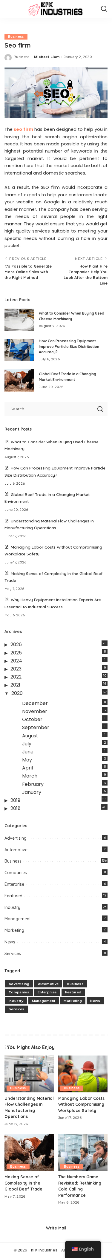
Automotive (15, 849)
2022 (16, 676)
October (32, 719)
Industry (12, 907)
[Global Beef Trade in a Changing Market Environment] (19, 380)
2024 (16, 660)
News (9, 942)
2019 (15, 800)
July (26, 743)
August (30, 735)
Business (16, 37)
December (35, 703)
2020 (17, 693)
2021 (15, 684)
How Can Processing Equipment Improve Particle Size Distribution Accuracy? (69, 346)
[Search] (104, 9)
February (33, 784)
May (27, 759)
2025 (16, 652)
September (35, 727)
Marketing (14, 930)
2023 (16, 668)
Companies (15, 872)
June (27, 751)
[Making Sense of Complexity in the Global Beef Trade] (29, 1152)
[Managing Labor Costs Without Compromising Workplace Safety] (83, 1074)
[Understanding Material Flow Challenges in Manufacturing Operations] (29, 1074)
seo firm (23, 129)
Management (17, 918)
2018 (15, 808)
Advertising (15, 838)
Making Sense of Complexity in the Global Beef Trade (23, 1182)
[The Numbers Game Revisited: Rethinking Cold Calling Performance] (83, 1152)
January (31, 792)
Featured (13, 896)
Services (12, 953)
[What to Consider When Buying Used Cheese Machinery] (19, 320)
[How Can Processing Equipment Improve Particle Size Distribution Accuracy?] (19, 350)
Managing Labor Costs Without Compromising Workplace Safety (81, 1104)
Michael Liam (46, 57)
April (27, 767)
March (29, 775)
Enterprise (14, 884)
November (34, 711)
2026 (16, 644)
